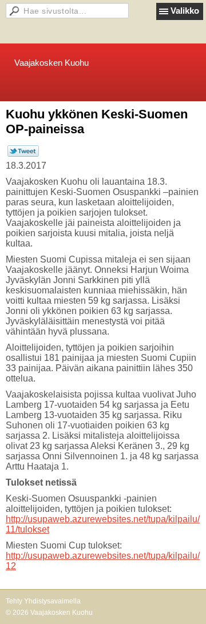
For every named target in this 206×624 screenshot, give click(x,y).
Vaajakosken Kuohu (51, 62)
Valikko (185, 10)
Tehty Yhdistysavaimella (43, 601)
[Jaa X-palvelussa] (23, 154)
